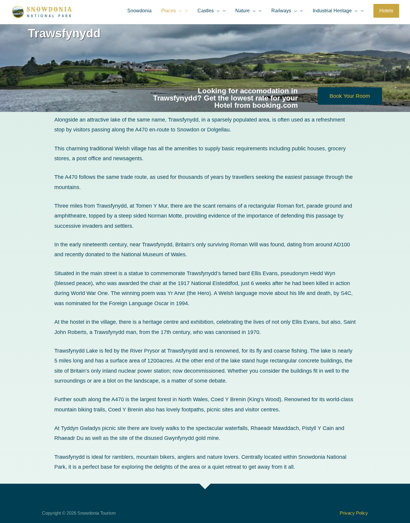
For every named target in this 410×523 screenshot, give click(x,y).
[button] (386, 11)
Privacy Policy (354, 512)
